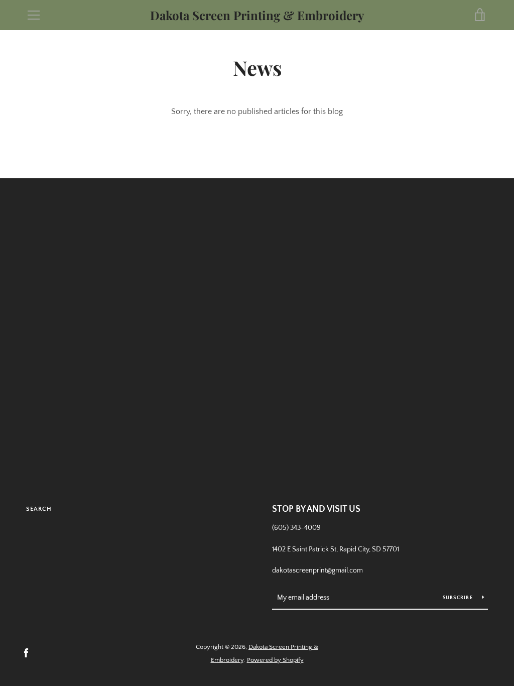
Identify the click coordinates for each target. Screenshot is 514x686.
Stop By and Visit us (316, 509)
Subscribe (459, 598)
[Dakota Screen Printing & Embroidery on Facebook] (26, 652)
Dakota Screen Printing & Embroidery (257, 15)
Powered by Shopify (275, 659)
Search (39, 509)
